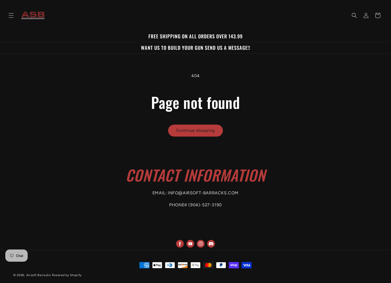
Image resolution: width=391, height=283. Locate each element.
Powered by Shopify (67, 275)
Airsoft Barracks (38, 275)
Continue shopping (195, 130)
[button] (11, 15)
